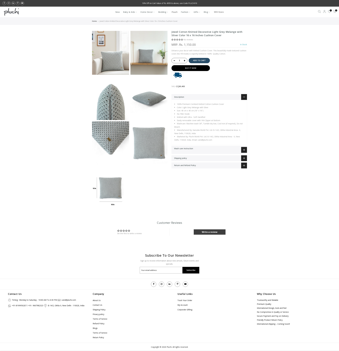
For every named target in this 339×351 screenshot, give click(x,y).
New (117, 12)
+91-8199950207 (19, 305)
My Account (182, 305)
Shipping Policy (99, 309)
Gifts (196, 12)
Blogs (95, 328)
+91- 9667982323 (35, 305)
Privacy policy (98, 314)
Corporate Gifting (184, 309)
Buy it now (190, 68)
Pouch (175, 12)
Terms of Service (100, 319)
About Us (97, 300)
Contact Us (97, 305)
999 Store (219, 12)
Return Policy (98, 337)
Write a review (209, 232)
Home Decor (146, 12)
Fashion (184, 12)
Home (94, 21)
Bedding (162, 12)
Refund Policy (98, 323)
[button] (177, 39)
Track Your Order (184, 300)
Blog (206, 12)
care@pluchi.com (68, 300)
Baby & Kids (129, 12)
